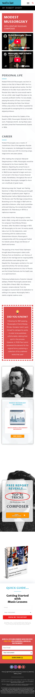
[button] (33, 3)
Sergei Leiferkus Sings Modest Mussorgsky (17, 428)
